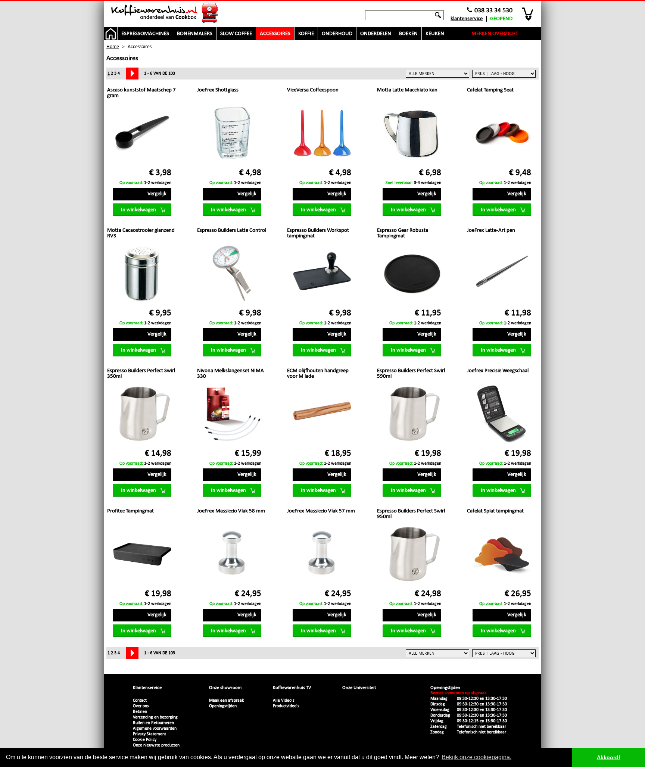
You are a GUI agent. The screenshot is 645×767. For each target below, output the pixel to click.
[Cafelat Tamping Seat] (502, 134)
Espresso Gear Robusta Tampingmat (402, 233)
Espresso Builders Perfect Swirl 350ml (141, 373)
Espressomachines (145, 34)
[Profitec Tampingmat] (142, 555)
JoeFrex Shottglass (218, 90)
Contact (140, 700)
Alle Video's (284, 700)
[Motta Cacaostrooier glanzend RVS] (142, 274)
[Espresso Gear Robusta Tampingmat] (412, 274)
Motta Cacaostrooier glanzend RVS (141, 233)
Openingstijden (223, 706)
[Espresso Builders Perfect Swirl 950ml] (412, 555)
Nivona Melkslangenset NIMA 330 (230, 373)
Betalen (140, 712)
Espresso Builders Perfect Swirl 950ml (411, 514)
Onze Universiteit (359, 687)
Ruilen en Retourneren (153, 723)
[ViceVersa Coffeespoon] (322, 134)
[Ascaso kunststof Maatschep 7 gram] (142, 134)
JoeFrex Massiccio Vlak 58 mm (231, 511)
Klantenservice (467, 19)
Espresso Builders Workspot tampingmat (318, 233)
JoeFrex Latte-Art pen (491, 230)
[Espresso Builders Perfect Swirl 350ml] (142, 414)
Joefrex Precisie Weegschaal (498, 371)
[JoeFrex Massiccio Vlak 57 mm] (322, 555)
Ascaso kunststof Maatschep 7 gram (141, 93)
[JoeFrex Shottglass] (232, 134)
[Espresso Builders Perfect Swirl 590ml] (412, 414)
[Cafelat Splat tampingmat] (502, 555)
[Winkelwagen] (528, 14)
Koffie (306, 34)
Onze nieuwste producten (156, 745)
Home (112, 47)
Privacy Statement (149, 734)
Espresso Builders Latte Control (231, 230)
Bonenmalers (194, 34)
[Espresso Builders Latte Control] (232, 274)
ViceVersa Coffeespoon (313, 90)
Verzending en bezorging (155, 717)
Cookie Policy (144, 740)
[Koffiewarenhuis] (165, 13)
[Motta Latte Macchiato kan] (412, 134)
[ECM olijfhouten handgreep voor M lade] (322, 414)
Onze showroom (225, 687)
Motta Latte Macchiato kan (407, 90)
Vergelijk (156, 194)
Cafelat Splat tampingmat (495, 511)
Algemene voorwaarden (155, 728)
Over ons (141, 706)
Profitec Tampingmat (130, 511)
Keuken (435, 34)
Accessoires (275, 34)
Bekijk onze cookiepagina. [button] (476, 757)
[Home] (111, 33)
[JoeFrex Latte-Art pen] (502, 274)
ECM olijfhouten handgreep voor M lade (318, 373)
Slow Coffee (236, 34)
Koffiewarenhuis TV (292, 687)
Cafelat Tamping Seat (490, 90)
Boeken (408, 34)
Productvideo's (286, 706)
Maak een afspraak (226, 700)
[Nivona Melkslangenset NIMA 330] (232, 414)
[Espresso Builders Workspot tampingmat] (322, 274)
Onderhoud (337, 34)
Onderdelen (375, 34)
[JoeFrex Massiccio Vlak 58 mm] (232, 555)
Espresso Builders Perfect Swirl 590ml (411, 373)
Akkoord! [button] (608, 757)
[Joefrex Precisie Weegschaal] (502, 414)
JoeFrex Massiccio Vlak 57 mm (321, 511)
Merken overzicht (494, 34)
